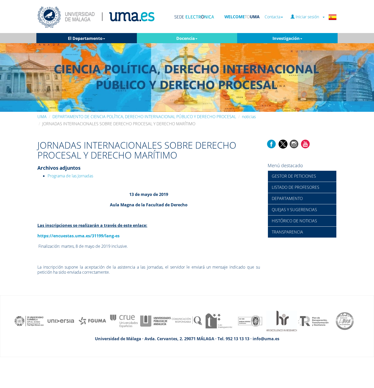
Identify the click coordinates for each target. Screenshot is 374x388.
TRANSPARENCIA (287, 232)
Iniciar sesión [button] (308, 17)
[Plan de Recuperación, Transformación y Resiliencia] (313, 320)
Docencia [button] (185, 38)
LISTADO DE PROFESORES (295, 187)
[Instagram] (294, 143)
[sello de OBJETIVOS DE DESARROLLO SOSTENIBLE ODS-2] (29, 320)
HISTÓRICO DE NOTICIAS (294, 221)
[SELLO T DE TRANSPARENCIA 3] (218, 320)
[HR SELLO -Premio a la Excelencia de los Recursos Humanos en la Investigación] (281, 320)
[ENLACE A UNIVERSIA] (61, 320)
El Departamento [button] (85, 38)
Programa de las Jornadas (70, 176)
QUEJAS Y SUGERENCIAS (294, 209)
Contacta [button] (272, 17)
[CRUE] (124, 320)
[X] (283, 143)
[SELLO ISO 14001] (250, 320)
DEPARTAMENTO (287, 198)
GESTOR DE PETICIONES (294, 176)
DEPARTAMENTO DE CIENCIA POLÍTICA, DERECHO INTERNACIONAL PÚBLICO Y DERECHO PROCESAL (144, 116)
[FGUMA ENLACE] (92, 320)
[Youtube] (305, 143)
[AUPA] (155, 320)
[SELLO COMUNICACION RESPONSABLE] (187, 320)
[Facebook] (271, 143)
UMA (42, 116)
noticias (249, 116)
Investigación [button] (286, 38)
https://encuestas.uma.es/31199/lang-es (78, 236)
